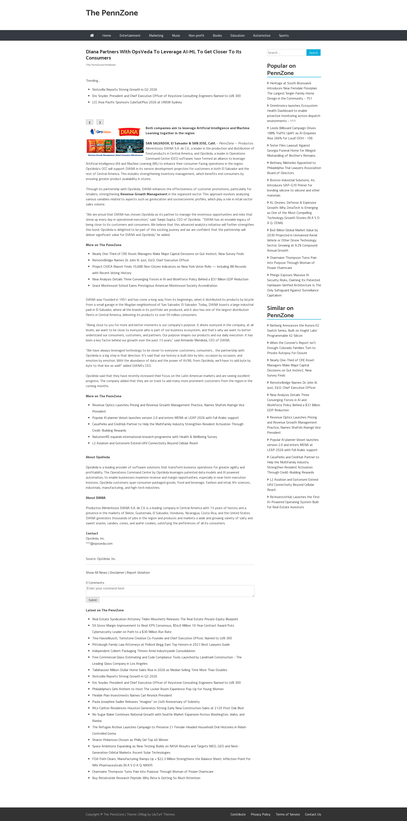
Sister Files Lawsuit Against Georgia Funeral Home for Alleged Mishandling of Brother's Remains (291, 150)
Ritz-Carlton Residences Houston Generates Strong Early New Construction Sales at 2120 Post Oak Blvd (168, 707)
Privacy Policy (260, 814)
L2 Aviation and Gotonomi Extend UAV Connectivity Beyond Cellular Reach (145, 443)
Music (176, 35)
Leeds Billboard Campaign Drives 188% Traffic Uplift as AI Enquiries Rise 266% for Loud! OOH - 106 (291, 133)
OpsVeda (92, 467)
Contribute (238, 814)
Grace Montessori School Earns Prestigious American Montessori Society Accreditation (154, 285)
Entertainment (130, 35)
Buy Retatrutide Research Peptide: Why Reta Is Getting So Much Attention (146, 777)
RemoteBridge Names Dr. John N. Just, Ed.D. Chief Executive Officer (140, 260)
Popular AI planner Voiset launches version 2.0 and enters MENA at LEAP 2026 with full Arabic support (165, 417)
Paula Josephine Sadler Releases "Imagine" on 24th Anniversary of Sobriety (146, 701)
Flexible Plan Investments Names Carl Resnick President (132, 695)
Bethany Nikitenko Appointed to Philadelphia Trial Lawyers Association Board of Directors (294, 167)
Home (106, 35)
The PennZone (112, 13)
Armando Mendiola (194, 340)
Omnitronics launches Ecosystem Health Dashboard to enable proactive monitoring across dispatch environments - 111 (293, 113)
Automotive (261, 35)
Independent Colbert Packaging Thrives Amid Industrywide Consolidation (143, 650)
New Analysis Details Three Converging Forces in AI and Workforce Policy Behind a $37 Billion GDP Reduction (170, 279)
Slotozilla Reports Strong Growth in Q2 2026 (124, 89)
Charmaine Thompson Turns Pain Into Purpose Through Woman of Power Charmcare (152, 771)
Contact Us (313, 814)
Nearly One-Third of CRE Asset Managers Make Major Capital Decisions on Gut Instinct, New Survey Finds (168, 253)
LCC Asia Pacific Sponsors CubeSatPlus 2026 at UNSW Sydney (137, 102)
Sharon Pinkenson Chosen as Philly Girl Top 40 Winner (130, 739)
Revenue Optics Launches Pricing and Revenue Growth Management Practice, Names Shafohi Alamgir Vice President (294, 425)
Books (217, 35)
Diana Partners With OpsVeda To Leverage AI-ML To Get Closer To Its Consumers (163, 55)
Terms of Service (288, 814)
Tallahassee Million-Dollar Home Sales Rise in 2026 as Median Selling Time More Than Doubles (159, 669)
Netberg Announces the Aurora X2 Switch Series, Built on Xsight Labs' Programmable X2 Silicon (293, 330)
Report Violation (138, 572)
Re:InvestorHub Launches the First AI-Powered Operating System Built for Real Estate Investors (293, 501)
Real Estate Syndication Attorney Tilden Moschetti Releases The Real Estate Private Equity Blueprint (165, 619)
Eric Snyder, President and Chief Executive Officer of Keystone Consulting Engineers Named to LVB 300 (166, 95)
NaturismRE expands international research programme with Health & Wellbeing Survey (154, 436)
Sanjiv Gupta (166, 219)
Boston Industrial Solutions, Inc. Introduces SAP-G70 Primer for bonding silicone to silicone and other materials (293, 187)
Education (237, 35)
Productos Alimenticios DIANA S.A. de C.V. (115, 507)
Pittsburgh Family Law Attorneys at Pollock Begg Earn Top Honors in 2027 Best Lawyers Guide (161, 644)
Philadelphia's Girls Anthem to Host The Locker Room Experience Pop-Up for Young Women (158, 688)
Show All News (96, 572)
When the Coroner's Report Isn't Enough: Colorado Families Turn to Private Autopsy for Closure (291, 347)
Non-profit (196, 35)
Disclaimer (117, 572)
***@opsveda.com (99, 543)
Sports (284, 35)
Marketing (156, 35)
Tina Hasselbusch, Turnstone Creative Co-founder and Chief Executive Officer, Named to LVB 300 (162, 638)
